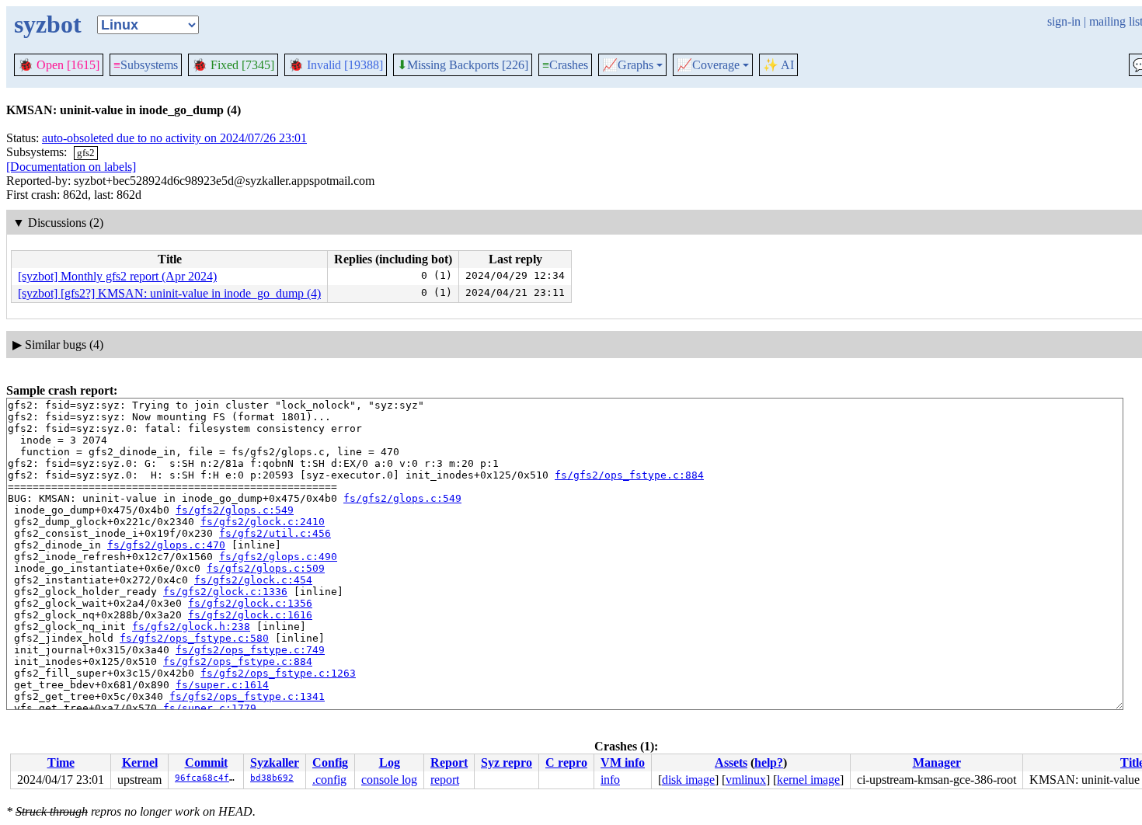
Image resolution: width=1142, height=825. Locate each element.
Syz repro (506, 762)
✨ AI (778, 64)
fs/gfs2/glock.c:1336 (225, 591)
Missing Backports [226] (462, 65)
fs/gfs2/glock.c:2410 (262, 521)
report (444, 779)
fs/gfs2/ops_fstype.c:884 (629, 475)
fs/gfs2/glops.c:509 (266, 568)
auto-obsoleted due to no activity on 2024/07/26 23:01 (174, 137)
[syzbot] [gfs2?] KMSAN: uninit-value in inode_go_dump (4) (169, 293)
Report (449, 762)
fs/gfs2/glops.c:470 (166, 545)
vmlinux (746, 779)
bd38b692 (272, 778)
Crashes (565, 64)
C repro (566, 762)
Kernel (140, 762)
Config (330, 762)
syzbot (48, 24)
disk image (688, 779)
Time (61, 762)
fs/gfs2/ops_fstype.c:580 (194, 638)
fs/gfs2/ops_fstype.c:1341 (247, 696)
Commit (206, 762)
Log (389, 762)
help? (768, 762)
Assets (731, 762)
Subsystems (145, 64)
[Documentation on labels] (71, 166)
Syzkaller (274, 762)
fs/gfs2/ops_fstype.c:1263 (278, 673)
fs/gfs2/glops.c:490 (278, 556)
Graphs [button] (627, 65)
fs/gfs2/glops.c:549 (402, 498)
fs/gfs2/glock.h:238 (191, 626)
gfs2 (86, 152)
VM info (623, 762)
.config (329, 779)
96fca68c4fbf (207, 778)
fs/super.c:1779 (209, 708)
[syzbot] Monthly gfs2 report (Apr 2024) (117, 276)
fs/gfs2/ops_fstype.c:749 (250, 650)
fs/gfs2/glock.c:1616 (250, 615)
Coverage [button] (708, 65)
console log (389, 779)
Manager (937, 762)
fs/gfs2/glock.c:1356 (250, 603)
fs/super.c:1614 (222, 685)
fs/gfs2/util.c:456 (275, 533)
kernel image (808, 779)
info (610, 779)
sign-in (1064, 21)
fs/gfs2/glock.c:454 (253, 580)
